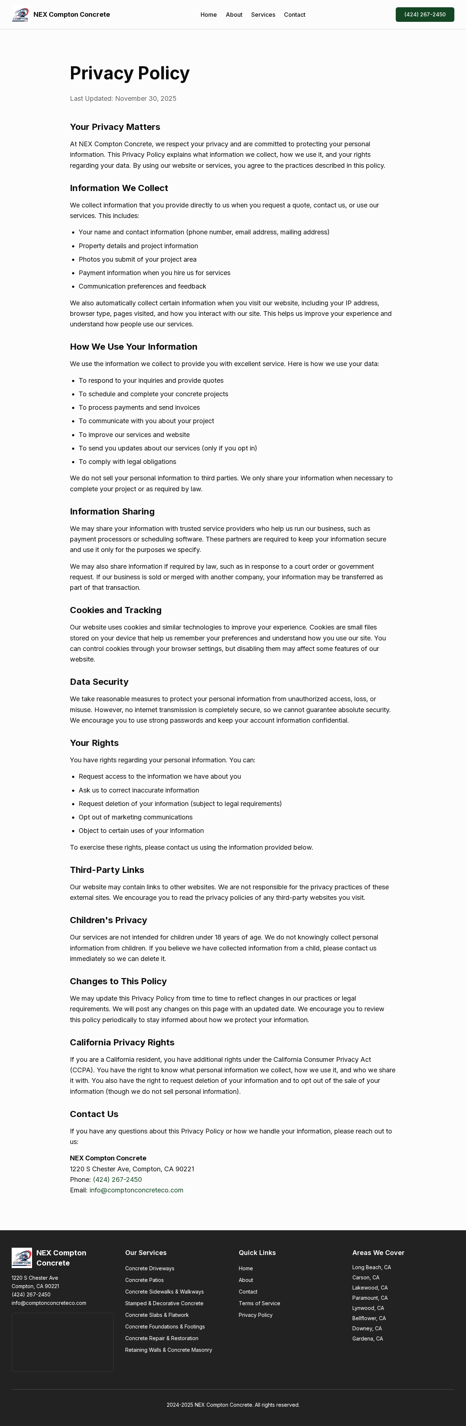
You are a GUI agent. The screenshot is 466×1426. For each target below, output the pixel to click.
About (234, 14)
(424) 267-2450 (425, 14)
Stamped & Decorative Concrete (164, 1303)
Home (209, 14)
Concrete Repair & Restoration (161, 1338)
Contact (294, 14)
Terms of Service (259, 1303)
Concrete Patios (144, 1280)
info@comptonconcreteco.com (136, 1190)
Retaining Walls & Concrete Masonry (168, 1350)
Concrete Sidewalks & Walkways (164, 1291)
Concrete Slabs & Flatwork (157, 1315)
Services (263, 14)
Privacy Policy (256, 1315)
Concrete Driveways (149, 1268)
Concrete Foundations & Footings (165, 1326)
